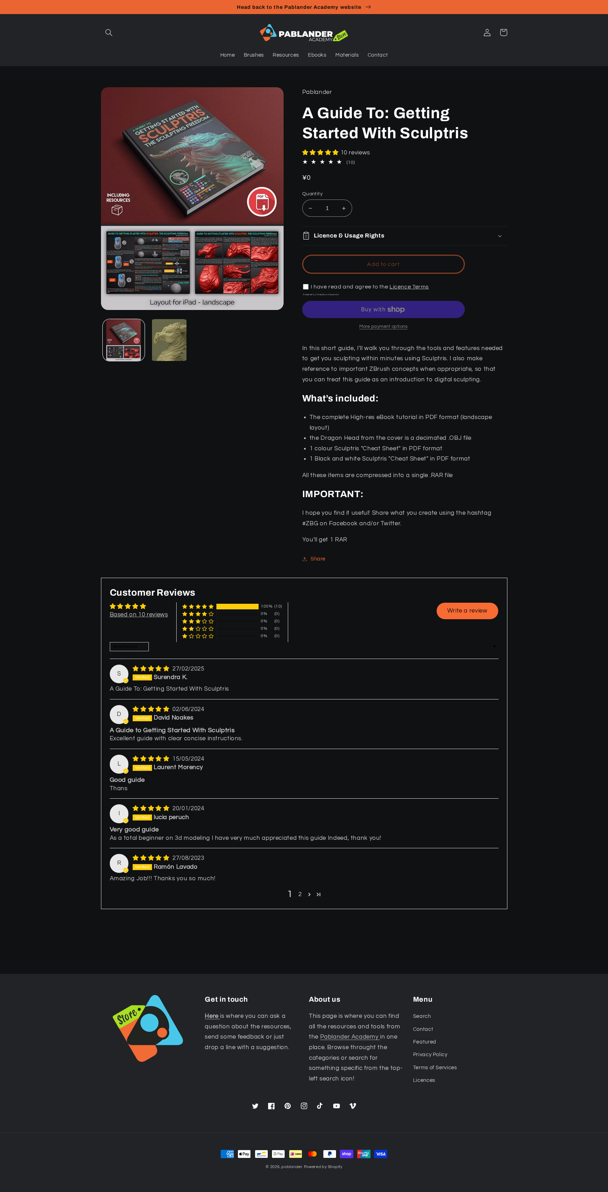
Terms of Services (435, 1067)
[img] (152, 669)
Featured (424, 1042)
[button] (109, 32)
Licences (424, 1080)
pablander (292, 1167)
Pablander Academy (350, 1037)
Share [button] (318, 559)
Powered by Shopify (323, 1167)
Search (422, 1016)
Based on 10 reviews (139, 614)
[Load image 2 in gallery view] (169, 340)
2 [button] (300, 894)
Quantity (312, 193)
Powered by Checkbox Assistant (321, 294)
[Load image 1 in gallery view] (124, 340)
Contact (423, 1029)
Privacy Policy (430, 1054)
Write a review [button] (467, 611)
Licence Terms (409, 287)
